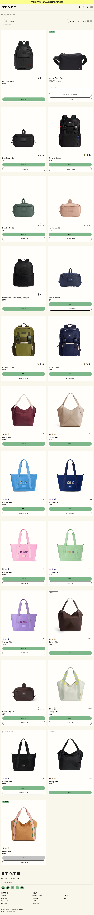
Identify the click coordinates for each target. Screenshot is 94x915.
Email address (7, 882)
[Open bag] (87, 7)
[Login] (83, 7)
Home (3, 15)
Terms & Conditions (17, 909)
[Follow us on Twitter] (12, 887)
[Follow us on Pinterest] (17, 887)
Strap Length (53, 87)
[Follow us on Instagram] (3, 887)
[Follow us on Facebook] (8, 887)
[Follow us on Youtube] (22, 887)
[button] (38, 78)
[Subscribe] (90, 882)
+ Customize (70, 99)
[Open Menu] (91, 7)
